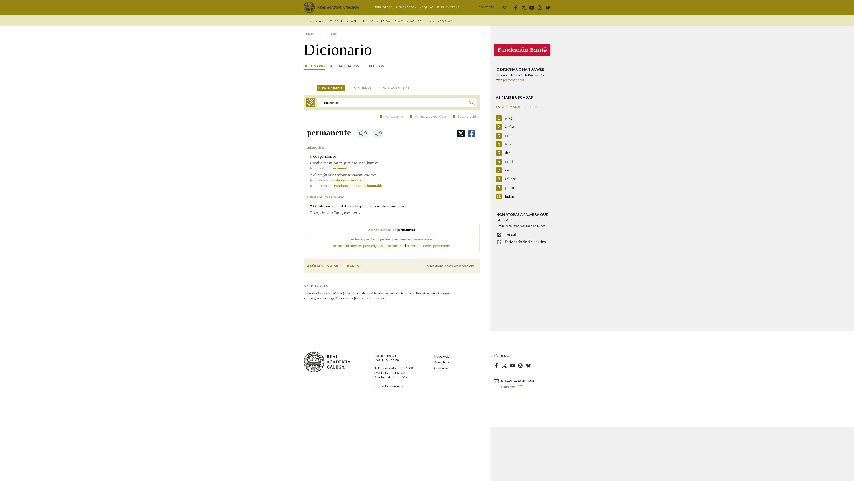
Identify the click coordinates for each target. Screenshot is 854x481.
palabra (510, 187)
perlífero (371, 239)
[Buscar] (505, 7)
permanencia (423, 239)
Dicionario (314, 66)
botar (509, 144)
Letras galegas (375, 20)
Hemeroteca (406, 7)
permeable (441, 245)
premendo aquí (513, 80)
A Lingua (317, 20)
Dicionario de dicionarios (525, 241)
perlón (385, 239)
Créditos (375, 66)
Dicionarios (440, 20)
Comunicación (409, 20)
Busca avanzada (394, 88)
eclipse (510, 179)
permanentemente (347, 245)
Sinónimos (361, 88)
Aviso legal (442, 362)
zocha (509, 127)
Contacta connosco (388, 386)
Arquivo (427, 7)
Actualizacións (345, 66)
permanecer (401, 239)
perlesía (356, 239)
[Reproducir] (363, 133)
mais (508, 135)
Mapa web (441, 356)
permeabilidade (419, 245)
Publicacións (448, 7)
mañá (509, 161)
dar (507, 153)
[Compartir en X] (461, 133)
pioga (509, 118)
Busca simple (330, 88)
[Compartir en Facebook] (471, 133)
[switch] (358, 266)
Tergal (510, 234)
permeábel (396, 245)
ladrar (509, 196)
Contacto (487, 7)
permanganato (374, 245)
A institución (343, 20)
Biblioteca (384, 7)
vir (507, 170)
